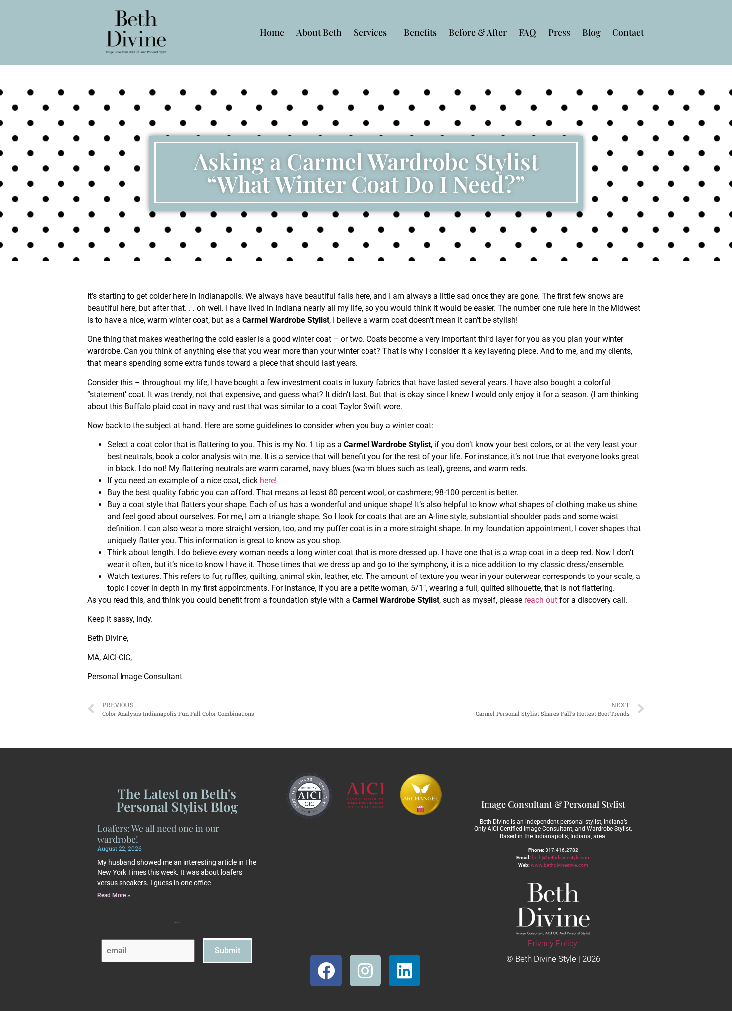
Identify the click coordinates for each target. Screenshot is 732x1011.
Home (272, 32)
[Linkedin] (404, 970)
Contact (628, 32)
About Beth (319, 32)
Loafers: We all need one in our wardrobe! (158, 833)
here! (268, 480)
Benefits (420, 32)
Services (370, 32)
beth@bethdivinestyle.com (561, 857)
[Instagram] (365, 970)
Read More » (113, 895)
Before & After (478, 32)
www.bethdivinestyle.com (559, 864)
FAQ (527, 32)
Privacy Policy (552, 943)
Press (559, 32)
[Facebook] (326, 970)
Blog (591, 32)
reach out (540, 600)
